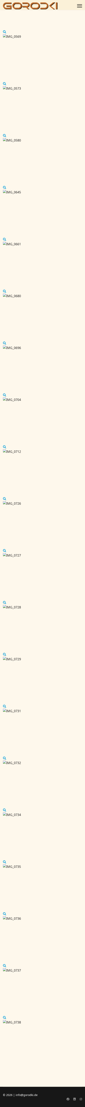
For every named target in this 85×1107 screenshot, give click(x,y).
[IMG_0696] (4, 343)
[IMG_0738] (4, 1017)
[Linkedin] (74, 1099)
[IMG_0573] (4, 84)
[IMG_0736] (4, 914)
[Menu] (79, 6)
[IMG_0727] (4, 550)
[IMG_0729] (4, 654)
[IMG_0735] (4, 862)
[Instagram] (81, 1099)
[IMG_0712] (4, 447)
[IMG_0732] (4, 758)
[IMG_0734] (4, 810)
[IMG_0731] (4, 706)
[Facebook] (68, 1099)
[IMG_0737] (4, 966)
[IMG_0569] (4, 32)
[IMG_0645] (4, 187)
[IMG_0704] (4, 395)
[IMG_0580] (4, 135)
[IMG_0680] (4, 291)
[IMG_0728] (4, 602)
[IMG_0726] (4, 499)
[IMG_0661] (4, 239)
